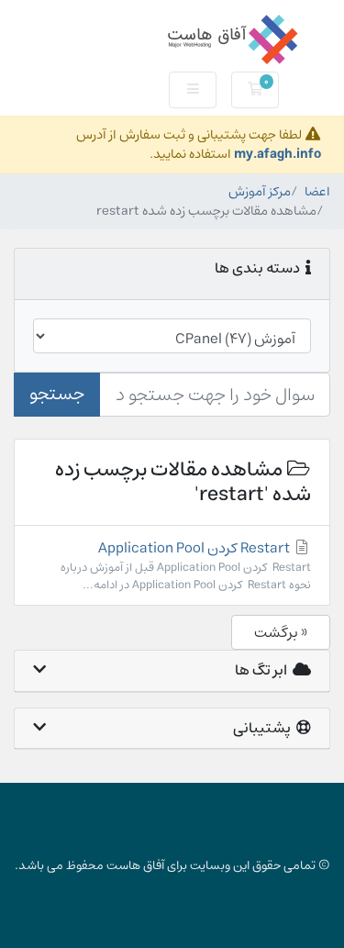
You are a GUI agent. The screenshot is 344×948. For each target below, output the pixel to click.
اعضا (317, 192)
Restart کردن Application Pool (186, 565)
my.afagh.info (277, 153)
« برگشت (280, 632)
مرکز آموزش (259, 192)
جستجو (56, 394)
